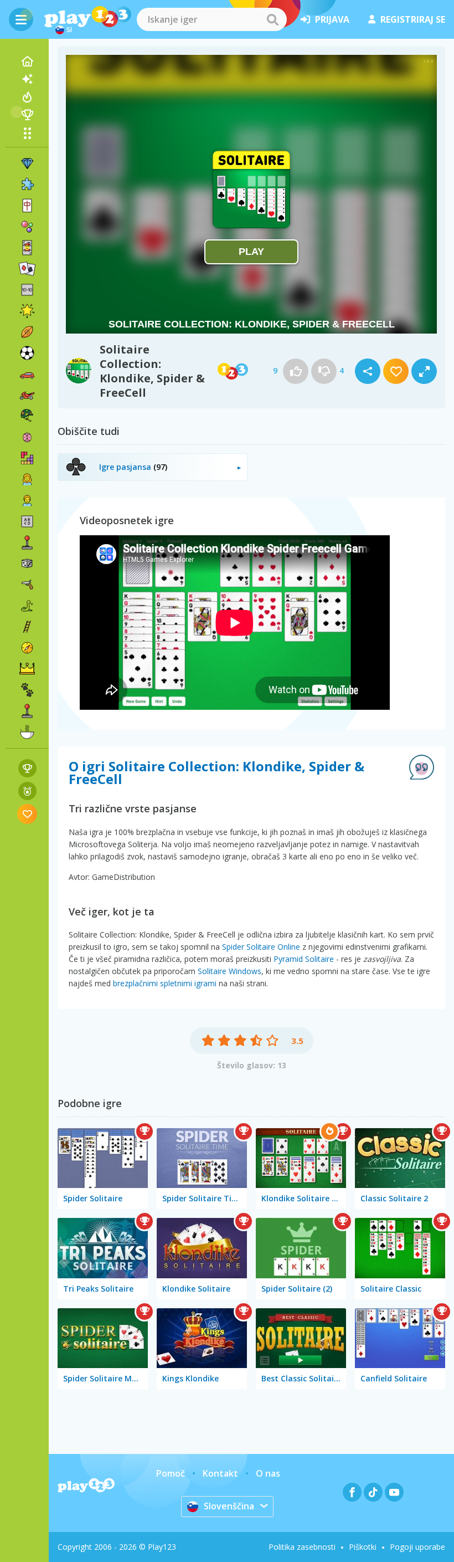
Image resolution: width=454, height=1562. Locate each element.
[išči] (272, 19)
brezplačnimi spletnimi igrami (164, 983)
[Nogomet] (27, 352)
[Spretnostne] (27, 626)
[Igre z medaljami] (27, 791)
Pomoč (170, 1473)
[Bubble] (27, 226)
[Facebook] (352, 1492)
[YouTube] (394, 1492)
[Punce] (27, 479)
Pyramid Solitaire (304, 959)
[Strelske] (27, 584)
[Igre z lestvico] (27, 768)
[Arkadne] (27, 542)
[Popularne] (27, 97)
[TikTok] (373, 1492)
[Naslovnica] (27, 61)
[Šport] (27, 331)
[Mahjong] (27, 205)
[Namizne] (27, 563)
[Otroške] (27, 500)
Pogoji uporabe (417, 1546)
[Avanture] (27, 647)
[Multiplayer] (27, 710)
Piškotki (362, 1546)
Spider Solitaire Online (261, 946)
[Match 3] (27, 163)
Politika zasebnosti (302, 1546)
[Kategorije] (27, 133)
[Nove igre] (27, 79)
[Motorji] (27, 395)
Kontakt (220, 1473)
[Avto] (27, 374)
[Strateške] (27, 668)
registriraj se (412, 19)
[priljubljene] (27, 814)
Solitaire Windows (229, 971)
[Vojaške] (27, 416)
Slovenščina (229, 1506)
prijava (332, 19)
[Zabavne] (27, 310)
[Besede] (27, 521)
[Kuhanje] (27, 731)
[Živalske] (27, 689)
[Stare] (27, 605)
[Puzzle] (27, 184)
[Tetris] (27, 458)
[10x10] (27, 289)
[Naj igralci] (27, 114)
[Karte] (27, 247)
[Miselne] (27, 437)
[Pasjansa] (27, 268)
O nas (268, 1473)
